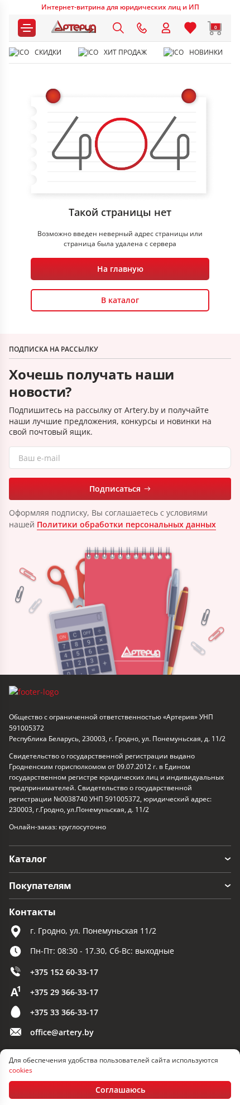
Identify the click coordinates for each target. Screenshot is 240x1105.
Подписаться (115, 488)
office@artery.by (62, 1032)
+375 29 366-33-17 (64, 992)
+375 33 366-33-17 (64, 1012)
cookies (20, 1070)
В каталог (120, 300)
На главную (120, 268)
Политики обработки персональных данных (126, 524)
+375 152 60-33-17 (64, 972)
